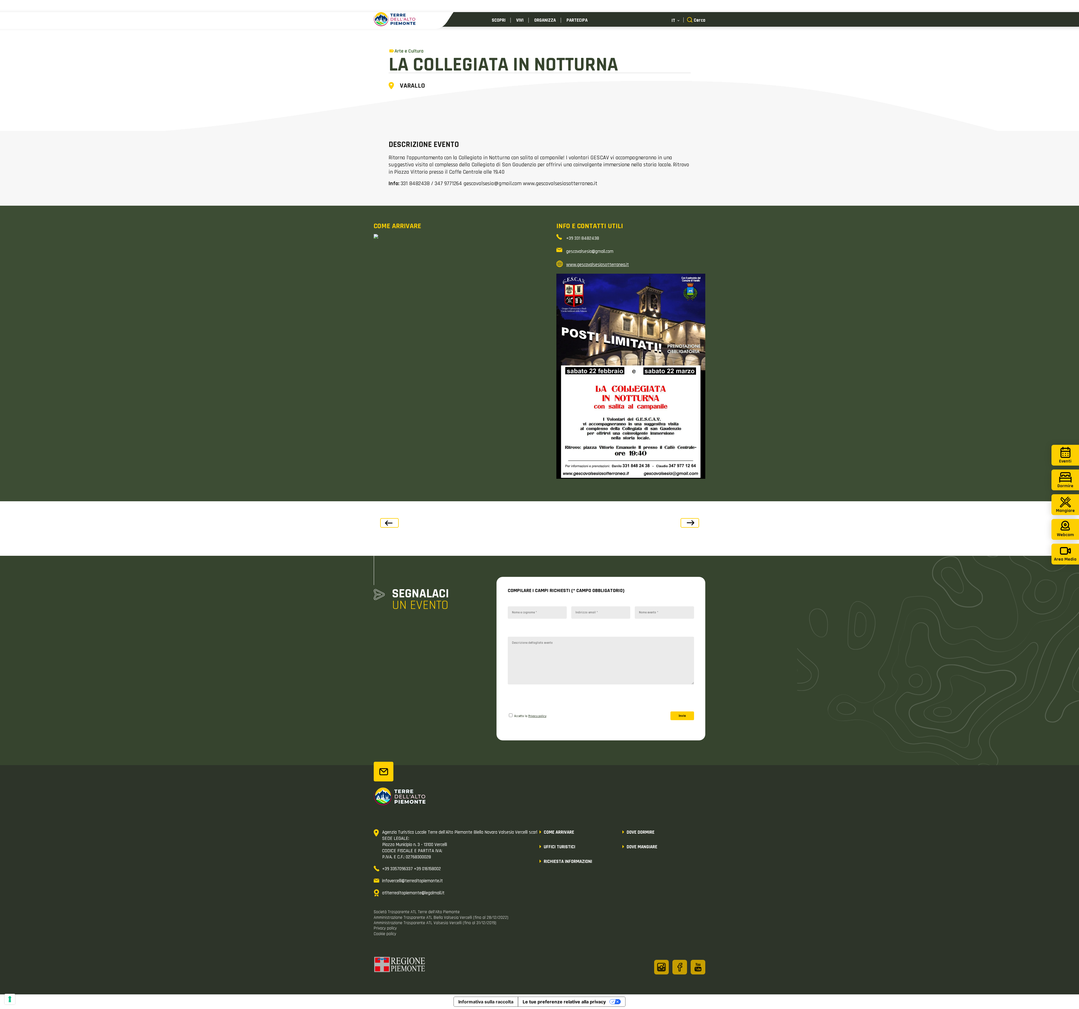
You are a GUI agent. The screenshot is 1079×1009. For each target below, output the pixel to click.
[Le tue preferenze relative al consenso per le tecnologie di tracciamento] (9, 999)
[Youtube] (698, 967)
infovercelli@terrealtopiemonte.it (412, 881)
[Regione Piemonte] (400, 965)
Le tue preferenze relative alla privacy (564, 1002)
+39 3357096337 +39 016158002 (411, 869)
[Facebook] (679, 967)
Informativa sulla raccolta (485, 1002)
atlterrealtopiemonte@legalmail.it (413, 893)
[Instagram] (661, 967)
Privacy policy (537, 716)
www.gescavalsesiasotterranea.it (597, 265)
